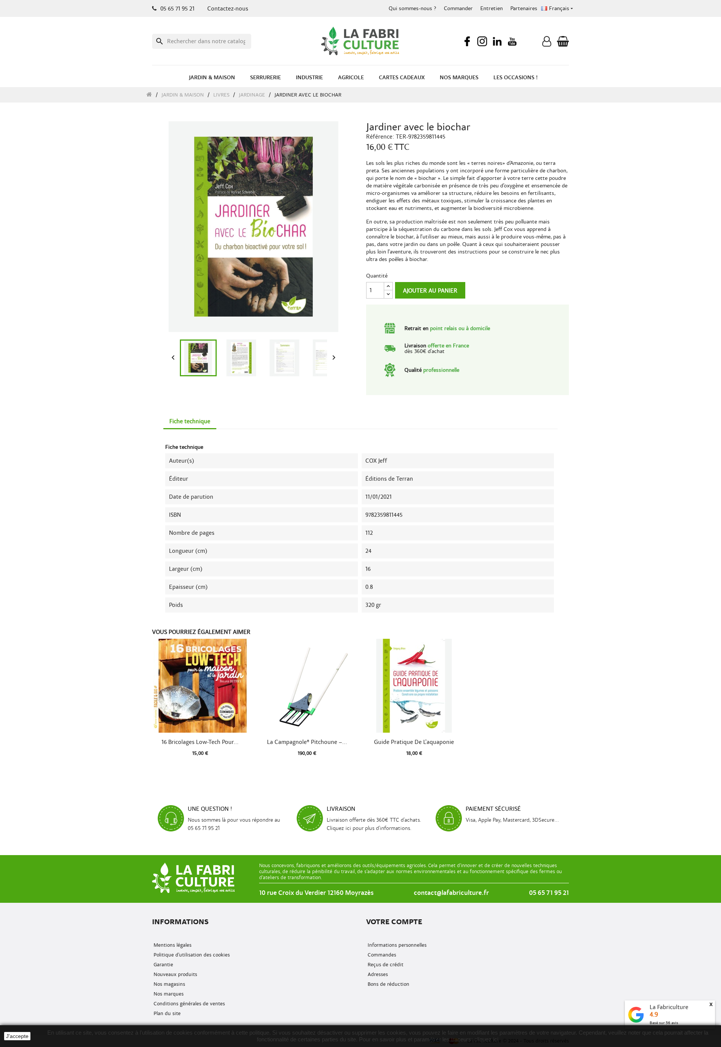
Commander (458, 8)
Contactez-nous (227, 8)
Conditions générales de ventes (188, 1003)
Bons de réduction (387, 984)
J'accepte (17, 1036)
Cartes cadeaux (402, 77)
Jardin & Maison (212, 77)
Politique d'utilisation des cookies (191, 955)
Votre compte (394, 921)
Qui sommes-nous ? (412, 8)
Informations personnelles (396, 945)
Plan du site (166, 1013)
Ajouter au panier (430, 290)
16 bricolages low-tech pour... (199, 742)
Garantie (162, 964)
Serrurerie (265, 77)
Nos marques (459, 77)
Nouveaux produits (174, 974)
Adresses (377, 974)
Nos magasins (168, 984)
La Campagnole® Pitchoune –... (307, 742)
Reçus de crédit (384, 964)
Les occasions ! (515, 77)
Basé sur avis (664, 1022)
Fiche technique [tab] (189, 421)
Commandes (381, 955)
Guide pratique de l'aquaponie (414, 742)
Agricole (351, 77)
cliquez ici (486, 1039)
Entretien (491, 8)
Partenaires (523, 8)
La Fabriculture (669, 1007)
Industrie (309, 77)
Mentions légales (172, 945)
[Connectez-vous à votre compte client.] (547, 43)
